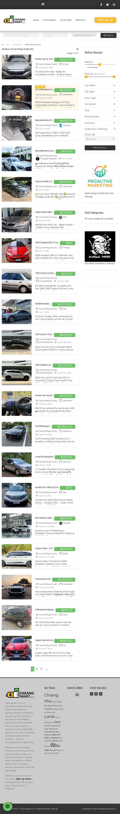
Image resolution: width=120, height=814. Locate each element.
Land (49, 716)
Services (80, 20)
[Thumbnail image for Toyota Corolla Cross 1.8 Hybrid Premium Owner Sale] (17, 189)
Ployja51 (66, 523)
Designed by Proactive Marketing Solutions (99, 809)
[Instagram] (100, 693)
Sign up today (23, 779)
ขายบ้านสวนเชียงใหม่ (51, 741)
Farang (66, 248)
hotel (54, 702)
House (48, 708)
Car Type (90, 91)
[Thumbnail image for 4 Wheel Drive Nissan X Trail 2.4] (17, 617)
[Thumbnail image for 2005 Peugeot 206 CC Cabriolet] (17, 250)
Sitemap (54, 809)
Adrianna (67, 431)
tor (64, 645)
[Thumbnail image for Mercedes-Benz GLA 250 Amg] (17, 159)
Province (90, 122)
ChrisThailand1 (46, 342)
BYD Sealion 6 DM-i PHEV (46, 518)
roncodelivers (46, 281)
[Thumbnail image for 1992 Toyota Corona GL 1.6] (17, 281)
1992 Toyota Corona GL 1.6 (47, 273)
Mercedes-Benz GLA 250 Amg (48, 151)
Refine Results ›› (100, 148)
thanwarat (67, 584)
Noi (64, 492)
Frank (65, 64)
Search (109, 35)
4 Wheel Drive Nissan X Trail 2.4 (49, 609)
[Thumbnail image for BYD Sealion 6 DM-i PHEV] (17, 526)
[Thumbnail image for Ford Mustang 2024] (17, 434)
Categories (49, 20)
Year (87, 110)
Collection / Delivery (96, 129)
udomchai (67, 186)
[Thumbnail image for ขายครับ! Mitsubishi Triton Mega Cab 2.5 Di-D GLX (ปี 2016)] (17, 464)
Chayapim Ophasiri (48, 158)
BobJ (65, 553)
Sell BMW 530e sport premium (48, 304)
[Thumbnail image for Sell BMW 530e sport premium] (17, 311)
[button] (43, 3)
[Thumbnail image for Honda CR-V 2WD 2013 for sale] (17, 495)
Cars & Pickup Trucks (48, 64)
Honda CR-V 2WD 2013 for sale (49, 487)
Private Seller (92, 116)
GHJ (65, 217)
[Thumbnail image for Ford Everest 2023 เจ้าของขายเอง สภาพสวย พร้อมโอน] (17, 587)
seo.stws (67, 125)
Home (36, 20)
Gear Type (90, 98)
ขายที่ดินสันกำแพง (55, 738)
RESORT (47, 726)
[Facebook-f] (91, 693)
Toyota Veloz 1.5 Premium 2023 (49, 548)
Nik (64, 309)
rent (57, 722)
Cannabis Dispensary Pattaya (100, 263)
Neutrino (67, 462)
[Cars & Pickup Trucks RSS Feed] (77, 49)
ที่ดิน (54, 745)
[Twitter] (96, 693)
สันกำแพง (52, 750)
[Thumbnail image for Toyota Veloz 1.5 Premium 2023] (17, 556)
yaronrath (67, 401)
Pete (65, 615)
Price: (88, 73)
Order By (90, 134)
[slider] (99, 64)
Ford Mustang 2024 (44, 426)
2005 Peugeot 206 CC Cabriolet (49, 242)
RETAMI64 (67, 95)
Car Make (90, 85)
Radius (89, 62)
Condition (90, 104)
